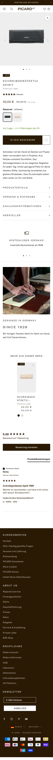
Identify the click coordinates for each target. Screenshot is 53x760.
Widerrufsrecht (10, 652)
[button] (26, 94)
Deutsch (34, 727)
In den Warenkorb (22, 140)
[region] (26, 241)
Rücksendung (10, 556)
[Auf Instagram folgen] (11, 719)
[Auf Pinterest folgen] (19, 719)
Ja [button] (3, 501)
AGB (5, 662)
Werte (6, 601)
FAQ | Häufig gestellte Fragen (18, 546)
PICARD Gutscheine (13, 561)
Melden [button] (8, 501)
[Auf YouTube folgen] (26, 719)
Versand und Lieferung (14, 551)
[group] (26, 434)
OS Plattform (9, 683)
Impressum (8, 667)
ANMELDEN (20, 708)
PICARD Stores (11, 571)
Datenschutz (9, 672)
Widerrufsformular (12, 657)
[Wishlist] (44, 8)
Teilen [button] (15, 501)
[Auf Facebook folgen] (4, 719)
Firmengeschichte (12, 596)
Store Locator (10, 566)
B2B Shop (8, 637)
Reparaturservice (12, 591)
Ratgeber (7, 622)
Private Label (9, 632)
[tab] (38, 460)
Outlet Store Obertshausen (17, 577)
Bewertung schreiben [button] (26, 447)
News (6, 617)
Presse (6, 612)
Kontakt (7, 541)
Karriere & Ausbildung (14, 627)
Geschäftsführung (12, 607)
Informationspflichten (14, 678)
